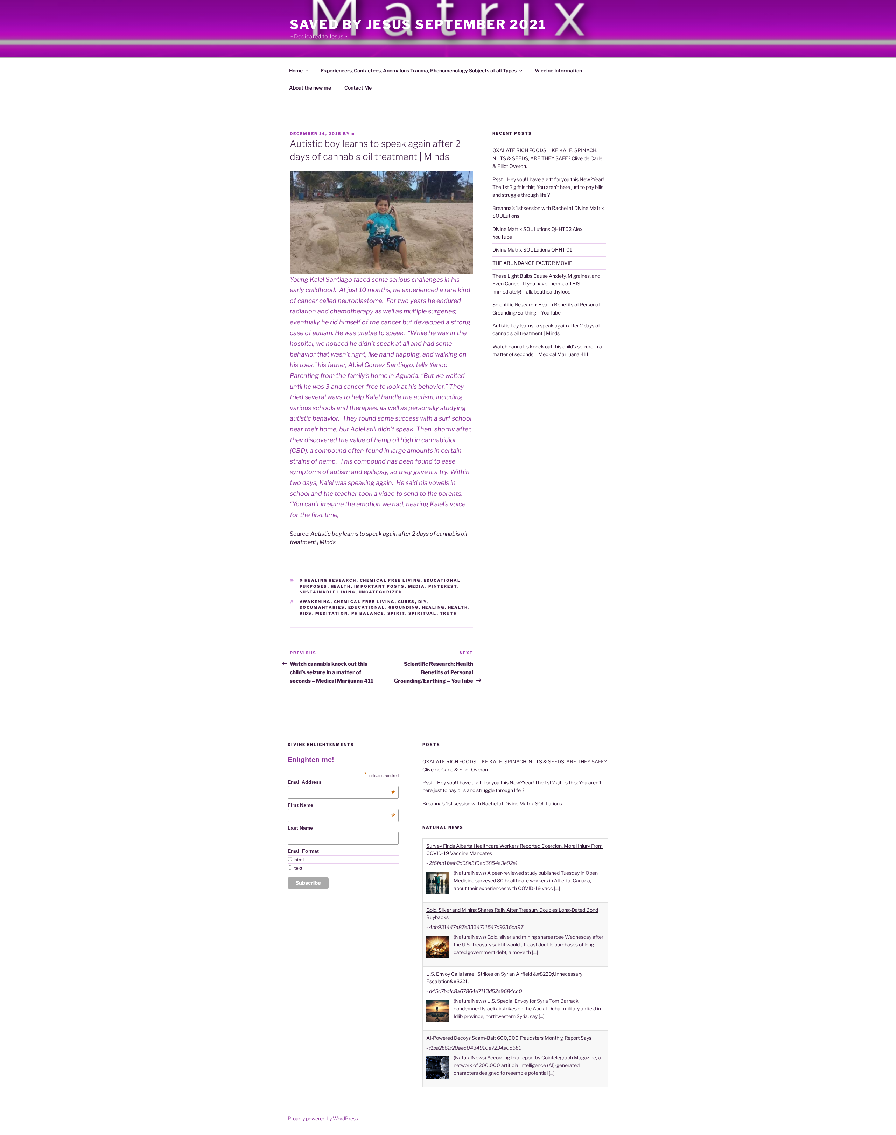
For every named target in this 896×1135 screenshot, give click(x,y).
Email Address (341, 782)
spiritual (422, 613)
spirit (396, 613)
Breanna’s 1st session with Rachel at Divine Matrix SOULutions (492, 803)
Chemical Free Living (390, 580)
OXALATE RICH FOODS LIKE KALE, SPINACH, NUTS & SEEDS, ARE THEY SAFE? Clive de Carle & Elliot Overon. (547, 158)
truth (448, 613)
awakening (315, 601)
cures (406, 601)
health (458, 607)
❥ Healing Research (328, 580)
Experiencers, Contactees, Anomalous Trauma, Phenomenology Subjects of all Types (419, 70)
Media (416, 586)
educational (366, 607)
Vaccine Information (558, 70)
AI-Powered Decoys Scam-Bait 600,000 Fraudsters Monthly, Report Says (509, 1038)
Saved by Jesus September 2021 (418, 24)
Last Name (300, 828)
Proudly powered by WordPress (323, 1118)
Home (296, 70)
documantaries (322, 607)
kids (306, 613)
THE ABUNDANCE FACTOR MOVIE (532, 263)
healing (433, 607)
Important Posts (379, 586)
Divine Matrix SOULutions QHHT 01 (532, 250)
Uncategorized (380, 592)
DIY (422, 601)
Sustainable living (328, 592)
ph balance (367, 613)
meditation (331, 613)
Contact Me (358, 88)
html (299, 859)
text (298, 868)
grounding (403, 607)
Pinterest (442, 586)
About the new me (310, 88)
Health (341, 586)
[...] (557, 888)
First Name (341, 805)
